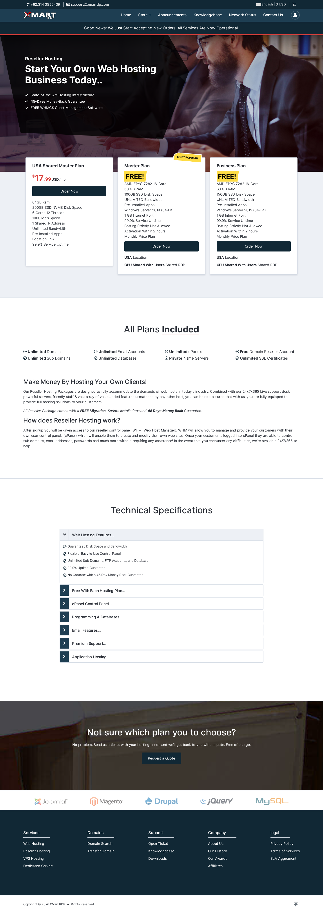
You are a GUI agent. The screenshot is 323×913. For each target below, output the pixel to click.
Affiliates (215, 866)
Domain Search (99, 843)
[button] (296, 904)
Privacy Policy (282, 843)
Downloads (157, 858)
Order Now (69, 191)
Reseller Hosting (36, 851)
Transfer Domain (100, 851)
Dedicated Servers (38, 866)
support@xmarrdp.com (89, 4)
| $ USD (273, 4)
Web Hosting (33, 843)
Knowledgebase (161, 851)
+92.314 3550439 (44, 4)
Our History (217, 851)
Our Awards (217, 858)
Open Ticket (158, 843)
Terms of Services (285, 851)
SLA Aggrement (283, 858)
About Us (215, 843)
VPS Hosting (33, 858)
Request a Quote (161, 758)
